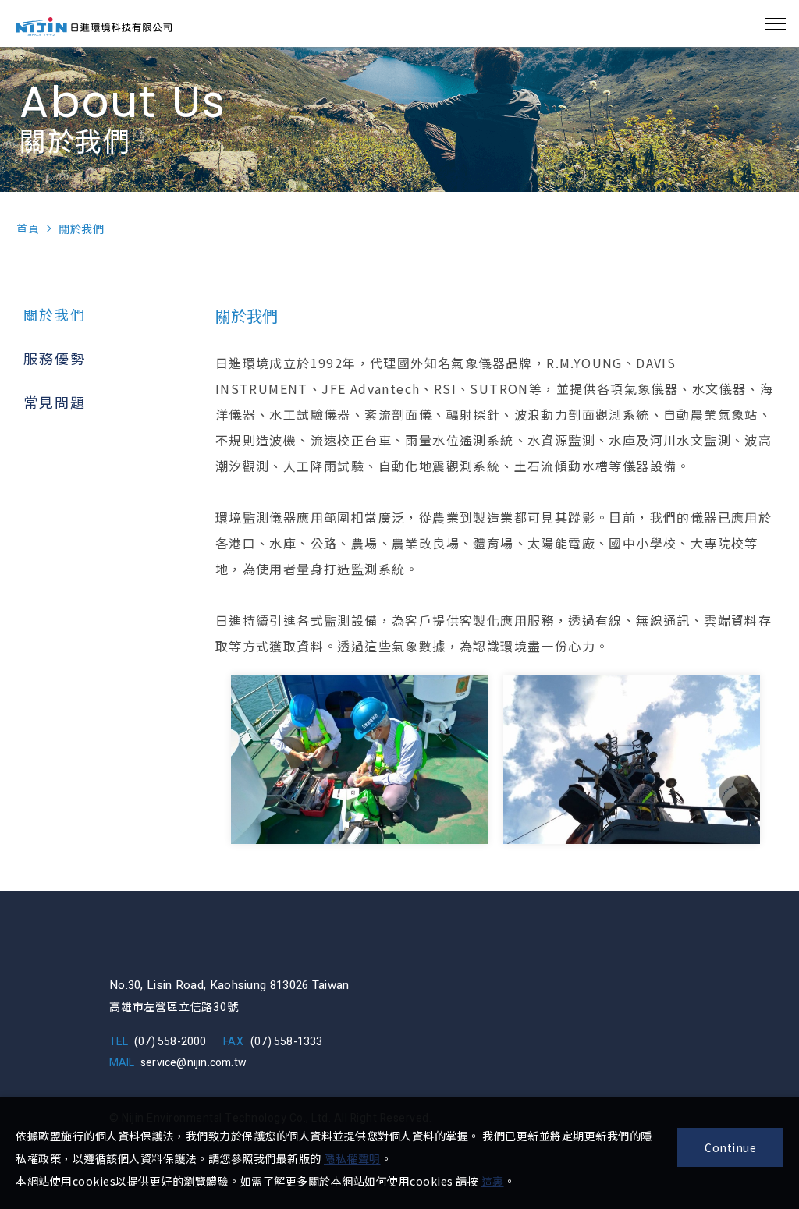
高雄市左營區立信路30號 (174, 1006)
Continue (730, 1147)
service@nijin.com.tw (193, 1063)
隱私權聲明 (352, 1158)
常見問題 (54, 402)
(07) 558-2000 (170, 1042)
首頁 (27, 228)
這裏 (492, 1181)
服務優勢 (54, 358)
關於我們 (54, 314)
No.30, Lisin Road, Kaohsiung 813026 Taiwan (229, 985)
